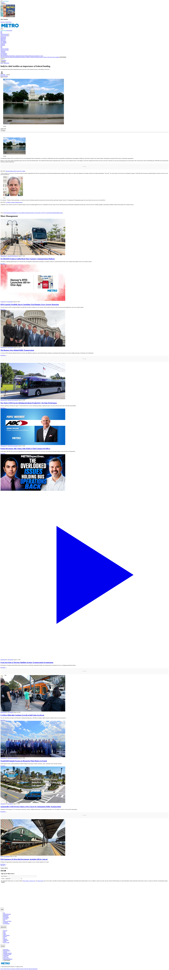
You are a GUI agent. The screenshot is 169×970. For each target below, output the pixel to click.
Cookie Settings (63, 57)
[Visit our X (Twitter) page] (3, 871)
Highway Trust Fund (18, 212)
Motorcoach (3, 39)
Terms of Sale (15, 968)
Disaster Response (4, 34)
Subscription (3, 57)
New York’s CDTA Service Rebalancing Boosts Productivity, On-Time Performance (29, 403)
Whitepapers (31, 55)
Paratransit (3, 44)
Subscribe (3, 22)
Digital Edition (8, 22)
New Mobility (3, 41)
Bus (1, 31)
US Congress (47, 212)
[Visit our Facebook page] (1, 871)
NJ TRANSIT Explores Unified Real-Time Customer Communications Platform (28, 259)
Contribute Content (29, 57)
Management (3, 36)
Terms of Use (9, 968)
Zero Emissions (4, 53)
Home (2, 63)
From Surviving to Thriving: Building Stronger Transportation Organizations (27, 662)
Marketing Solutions (21, 57)
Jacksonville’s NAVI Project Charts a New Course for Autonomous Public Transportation (31, 806)
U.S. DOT (42, 212)
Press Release (36, 57)
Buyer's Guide (40, 55)
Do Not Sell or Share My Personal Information (27, 968)
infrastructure (29, 212)
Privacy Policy (47, 57)
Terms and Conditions (54, 57)
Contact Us (41, 57)
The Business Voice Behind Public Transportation (17, 350)
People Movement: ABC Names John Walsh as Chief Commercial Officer (25, 448)
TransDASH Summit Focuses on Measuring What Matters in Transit (24, 761)
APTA (5, 212)
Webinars (26, 55)
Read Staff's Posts (4, 75)
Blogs (8, 55)
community (8, 212)
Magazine (3, 55)
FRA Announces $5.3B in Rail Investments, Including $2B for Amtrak (24, 859)
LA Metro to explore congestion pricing (14, 202)
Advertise (15, 57)
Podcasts (20, 55)
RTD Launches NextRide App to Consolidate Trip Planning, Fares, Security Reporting (30, 304)
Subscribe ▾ (3, 3)
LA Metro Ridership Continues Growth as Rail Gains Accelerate (22, 715)
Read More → (4, 263)
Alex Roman (9, 301)
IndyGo (24, 212)
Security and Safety (5, 48)
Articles (12, 1)
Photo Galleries (15, 55)
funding (12, 212)
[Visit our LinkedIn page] (2, 871)
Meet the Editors (9, 57)
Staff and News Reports (13, 256)
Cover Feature (6, 1)
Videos (11, 55)
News (10, 1)
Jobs (23, 55)
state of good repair (36, 212)
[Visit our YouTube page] (5, 871)
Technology (3, 51)
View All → (3, 865)
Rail (1, 46)
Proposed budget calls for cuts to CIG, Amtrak (15, 171)
